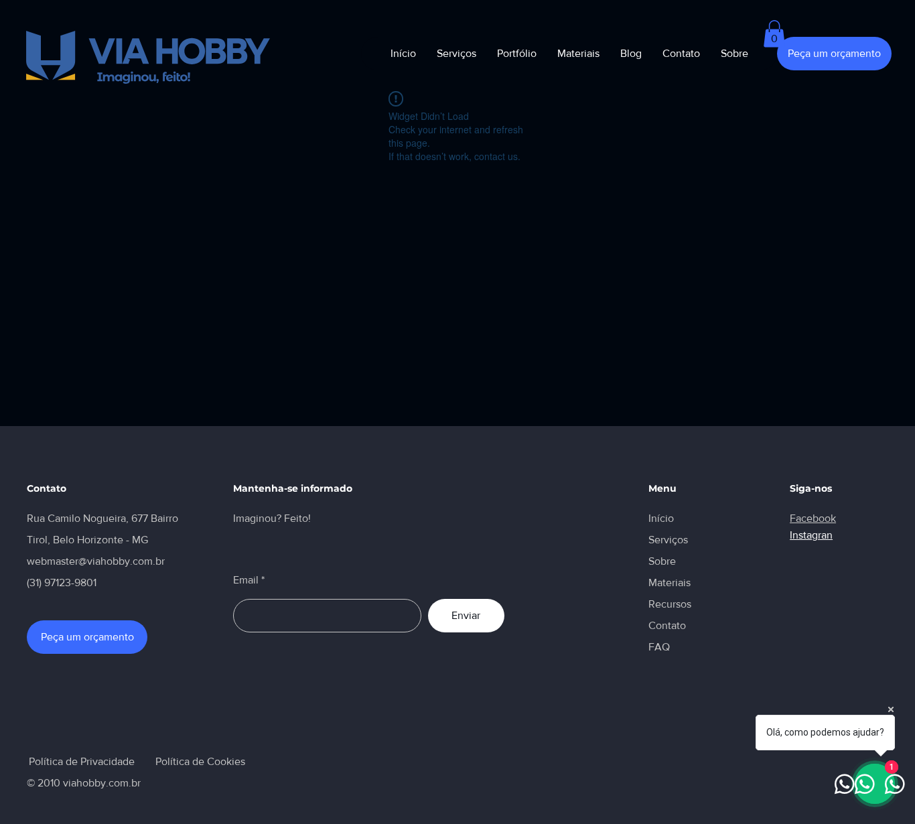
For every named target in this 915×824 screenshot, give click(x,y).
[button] (774, 34)
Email (246, 580)
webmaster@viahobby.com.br (96, 561)
